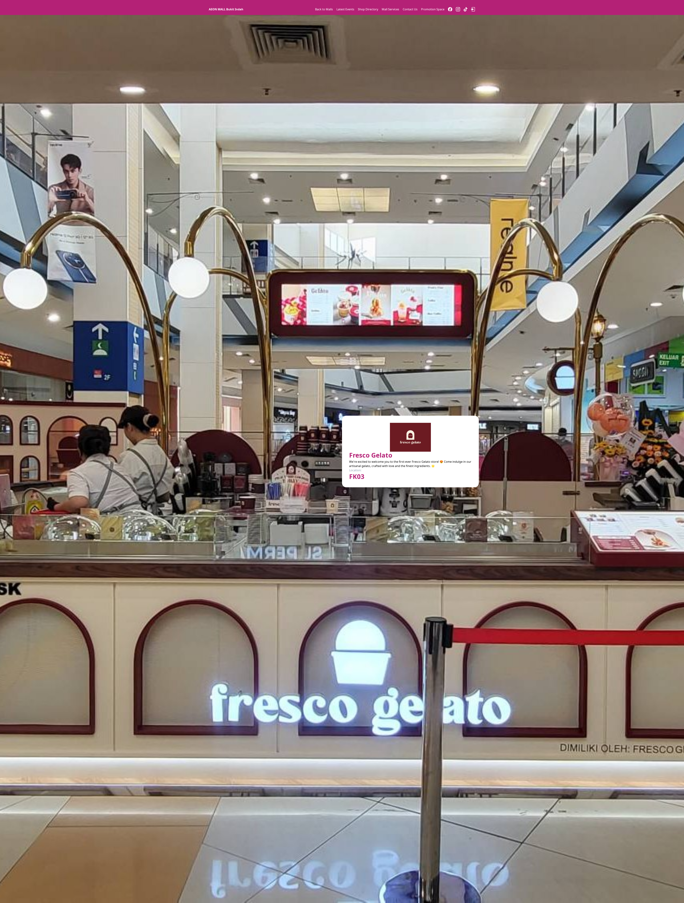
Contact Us (410, 9)
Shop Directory (368, 9)
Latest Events (345, 9)
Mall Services (390, 9)
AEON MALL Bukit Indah (226, 9)
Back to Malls (324, 9)
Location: (355, 470)
